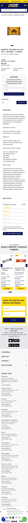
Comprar (7, 288)
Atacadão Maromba (7, 15)
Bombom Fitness (19, 15)
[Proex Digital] (21, 521)
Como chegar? (6, 385)
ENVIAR (14, 320)
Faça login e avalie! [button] (14, 233)
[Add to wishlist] (12, 256)
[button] (12, 45)
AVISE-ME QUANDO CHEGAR (14, 94)
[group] (14, 30)
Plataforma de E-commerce (7, 521)
